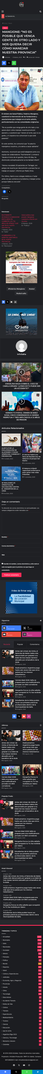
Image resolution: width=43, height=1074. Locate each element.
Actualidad (6, 937)
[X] (7, 302)
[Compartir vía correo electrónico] (11, 302)
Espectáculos (7, 1014)
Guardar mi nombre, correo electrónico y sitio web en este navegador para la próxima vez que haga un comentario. (20, 567)
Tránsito (5, 1011)
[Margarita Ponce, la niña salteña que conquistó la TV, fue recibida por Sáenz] (8, 693)
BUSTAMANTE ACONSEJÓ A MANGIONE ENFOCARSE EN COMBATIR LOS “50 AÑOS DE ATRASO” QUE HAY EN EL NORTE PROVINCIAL (10, 221)
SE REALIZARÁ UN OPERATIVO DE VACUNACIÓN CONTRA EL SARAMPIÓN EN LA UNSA (10, 487)
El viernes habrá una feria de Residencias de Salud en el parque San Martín (31, 458)
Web (3, 555)
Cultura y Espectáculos (10, 974)
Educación (6, 1027)
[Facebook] (3, 302)
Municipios (6, 940)
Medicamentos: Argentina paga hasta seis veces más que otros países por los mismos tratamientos (31, 747)
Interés (5, 987)
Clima (5, 990)
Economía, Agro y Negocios (12, 980)
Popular (20, 644)
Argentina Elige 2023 (10, 1034)
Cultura (5, 1007)
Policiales (6, 957)
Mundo (5, 963)
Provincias (6, 984)
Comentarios (34, 644)
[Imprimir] (15, 302)
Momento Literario (9, 1041)
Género (5, 953)
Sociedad (6, 950)
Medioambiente (8, 1017)
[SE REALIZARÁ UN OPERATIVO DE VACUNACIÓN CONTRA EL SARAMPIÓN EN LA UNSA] (11, 473)
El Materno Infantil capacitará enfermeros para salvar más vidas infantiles (31, 471)
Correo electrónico (8, 546)
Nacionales (6, 947)
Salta (4, 943)
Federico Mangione (17, 289)
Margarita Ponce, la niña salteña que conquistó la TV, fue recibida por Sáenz (28, 692)
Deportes (6, 967)
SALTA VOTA (7, 1031)
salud (32, 289)
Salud (10, 23)
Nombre (5, 537)
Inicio (5, 23)
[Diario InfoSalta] (21, 4)
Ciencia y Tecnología (10, 1038)
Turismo (5, 1021)
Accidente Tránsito (9, 1001)
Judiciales (6, 977)
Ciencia (5, 1024)
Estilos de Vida (8, 1004)
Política (5, 960)
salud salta (21, 293)
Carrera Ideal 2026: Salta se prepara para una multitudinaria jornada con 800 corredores (27, 682)
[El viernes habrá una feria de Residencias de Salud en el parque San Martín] (31, 443)
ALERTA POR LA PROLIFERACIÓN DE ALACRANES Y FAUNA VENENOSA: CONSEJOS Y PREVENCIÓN (11, 452)
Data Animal (7, 997)
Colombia (6, 1044)
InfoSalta (7, 57)
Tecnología (6, 994)
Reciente (7, 644)
